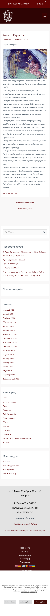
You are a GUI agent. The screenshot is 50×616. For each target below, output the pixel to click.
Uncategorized (9, 402)
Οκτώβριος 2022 (10, 346)
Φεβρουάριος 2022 (11, 379)
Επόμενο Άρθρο (25, 209)
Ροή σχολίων (8, 469)
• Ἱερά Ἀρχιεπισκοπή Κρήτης (25, 524)
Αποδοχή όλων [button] (40, 602)
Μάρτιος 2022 (9, 375)
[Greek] (23, 566)
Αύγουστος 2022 (10, 354)
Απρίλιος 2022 (9, 371)
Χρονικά (6, 442)
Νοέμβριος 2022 (10, 342)
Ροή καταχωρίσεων (11, 465)
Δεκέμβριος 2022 (10, 338)
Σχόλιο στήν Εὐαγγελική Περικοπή (17, 438)
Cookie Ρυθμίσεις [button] (10, 602)
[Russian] (30, 566)
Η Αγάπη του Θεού (11, 268)
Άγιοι (5, 406)
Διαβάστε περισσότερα (29, 592)
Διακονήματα (25, 555)
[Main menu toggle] (44, 15)
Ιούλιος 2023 (8, 326)
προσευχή (7, 434)
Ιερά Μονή (25, 548)
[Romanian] (27, 566)
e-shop (25, 551)
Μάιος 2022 (8, 367)
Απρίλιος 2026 (9, 318)
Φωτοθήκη (25, 558)
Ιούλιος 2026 (8, 310)
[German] (20, 566)
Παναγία (6, 430)
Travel (5, 398)
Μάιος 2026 (8, 314)
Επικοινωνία (25, 562)
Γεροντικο (7, 40)
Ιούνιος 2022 (8, 363)
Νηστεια (6, 426)
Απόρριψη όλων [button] (25, 602)
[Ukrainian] (33, 566)
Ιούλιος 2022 (8, 359)
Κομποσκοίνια (9, 418)
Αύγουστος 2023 (10, 322)
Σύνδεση (6, 461)
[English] (16, 566)
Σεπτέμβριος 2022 (10, 350)
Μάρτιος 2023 (9, 330)
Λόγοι (5, 422)
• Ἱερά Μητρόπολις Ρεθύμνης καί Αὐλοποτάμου (25, 530)
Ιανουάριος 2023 (10, 334)
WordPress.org (9, 473)
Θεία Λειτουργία (9, 414)
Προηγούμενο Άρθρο (25, 202)
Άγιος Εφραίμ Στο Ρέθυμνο (14, 260)
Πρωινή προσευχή (10, 264)
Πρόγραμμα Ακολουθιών (18, 4)
